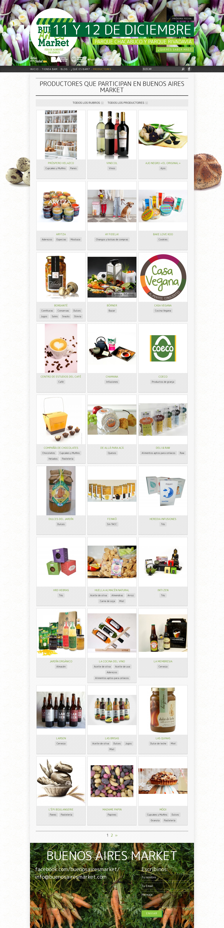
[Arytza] (61, 221)
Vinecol (112, 163)
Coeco (163, 376)
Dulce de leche (158, 743)
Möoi (163, 809)
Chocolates (48, 453)
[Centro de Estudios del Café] (61, 372)
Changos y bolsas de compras (112, 239)
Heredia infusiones (163, 519)
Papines (112, 814)
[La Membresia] (163, 650)
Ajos (163, 168)
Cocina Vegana (163, 310)
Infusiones (112, 381)
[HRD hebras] (61, 577)
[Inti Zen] (163, 577)
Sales (55, 316)
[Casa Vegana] (163, 300)
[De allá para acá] (112, 433)
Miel (121, 601)
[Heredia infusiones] (163, 506)
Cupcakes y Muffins (55, 168)
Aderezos (47, 239)
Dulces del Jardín (61, 519)
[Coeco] (163, 360)
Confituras (47, 310)
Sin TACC (112, 524)
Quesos (112, 453)
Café (61, 381)
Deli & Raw (163, 448)
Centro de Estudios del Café (61, 376)
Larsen (61, 738)
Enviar (151, 913)
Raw (182, 453)
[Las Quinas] (163, 733)
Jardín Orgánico (61, 661)
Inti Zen (163, 590)
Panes (73, 168)
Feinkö (112, 519)
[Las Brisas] (112, 724)
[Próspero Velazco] (61, 158)
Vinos (112, 168)
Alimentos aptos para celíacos (158, 453)
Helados (53, 458)
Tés (163, 524)
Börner (112, 305)
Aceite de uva (122, 666)
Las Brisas (112, 738)
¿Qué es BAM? (80, 69)
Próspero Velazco (61, 163)
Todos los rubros (86, 102)
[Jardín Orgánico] (61, 656)
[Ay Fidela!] (112, 221)
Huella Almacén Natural (112, 590)
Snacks (66, 316)
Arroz (131, 595)
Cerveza (163, 666)
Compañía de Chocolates (61, 448)
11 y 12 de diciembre (122, 29)
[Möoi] (163, 793)
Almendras (117, 595)
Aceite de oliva (98, 595)
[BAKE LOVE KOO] (163, 221)
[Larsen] (61, 727)
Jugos (44, 316)
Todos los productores (126, 102)
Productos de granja (163, 381)
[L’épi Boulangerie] (61, 803)
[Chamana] (112, 363)
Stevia (77, 316)
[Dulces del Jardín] (60, 514)
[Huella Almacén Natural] (112, 577)
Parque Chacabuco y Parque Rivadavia (143, 41)
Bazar (112, 310)
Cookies (163, 239)
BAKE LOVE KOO (163, 234)
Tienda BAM (50, 69)
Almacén (61, 666)
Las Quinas (163, 738)
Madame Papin (112, 809)
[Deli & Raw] (163, 434)
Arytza (61, 234)
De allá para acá (112, 448)
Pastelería (67, 458)
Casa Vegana (163, 305)
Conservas (63, 310)
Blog (64, 69)
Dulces (77, 310)
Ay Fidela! (112, 234)
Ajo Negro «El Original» (163, 163)
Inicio (34, 69)
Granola (155, 820)
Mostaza (75, 239)
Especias (61, 239)
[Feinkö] (112, 500)
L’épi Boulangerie (61, 809)
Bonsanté (61, 305)
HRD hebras (61, 590)
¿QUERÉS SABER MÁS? (175, 49)
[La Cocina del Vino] (112, 651)
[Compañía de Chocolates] (61, 443)
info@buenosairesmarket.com (71, 876)
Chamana (112, 376)
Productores (102, 69)
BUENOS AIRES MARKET (111, 855)
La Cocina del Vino (112, 661)
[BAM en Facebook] (189, 69)
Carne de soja (107, 601)
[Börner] (112, 296)
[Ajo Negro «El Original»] (163, 147)
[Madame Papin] (112, 796)
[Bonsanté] (61, 298)
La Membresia (163, 661)
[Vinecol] (112, 158)
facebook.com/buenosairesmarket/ (77, 869)
